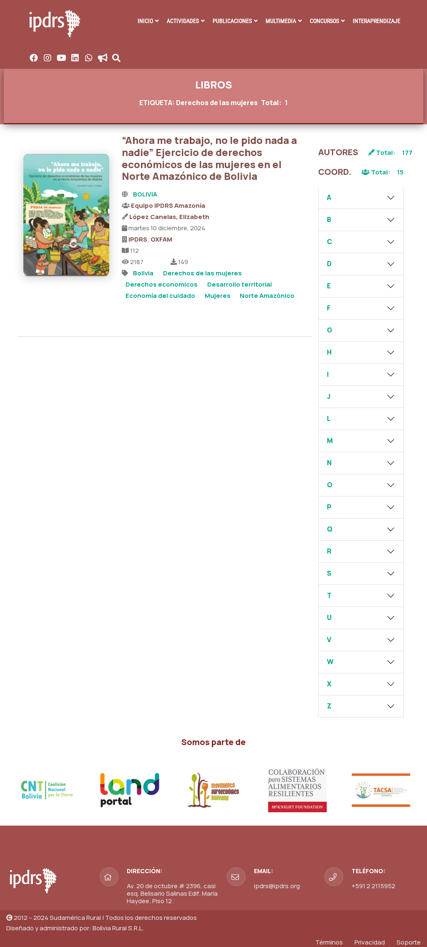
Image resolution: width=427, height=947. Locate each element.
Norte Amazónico (267, 295)
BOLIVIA (145, 194)
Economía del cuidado (160, 295)
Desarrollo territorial (239, 284)
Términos (329, 942)
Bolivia (143, 273)
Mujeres (218, 295)
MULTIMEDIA (281, 21)
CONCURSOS (324, 21)
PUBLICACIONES (232, 21)
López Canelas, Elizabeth (169, 216)
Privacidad (369, 942)
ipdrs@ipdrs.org (277, 886)
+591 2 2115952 (373, 886)
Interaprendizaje (376, 21)
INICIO (145, 21)
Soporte (409, 942)
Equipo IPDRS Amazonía (168, 205)
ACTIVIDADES (183, 21)
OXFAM (161, 239)
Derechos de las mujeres (202, 273)
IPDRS (137, 239)
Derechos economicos (162, 284)
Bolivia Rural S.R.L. (118, 928)
